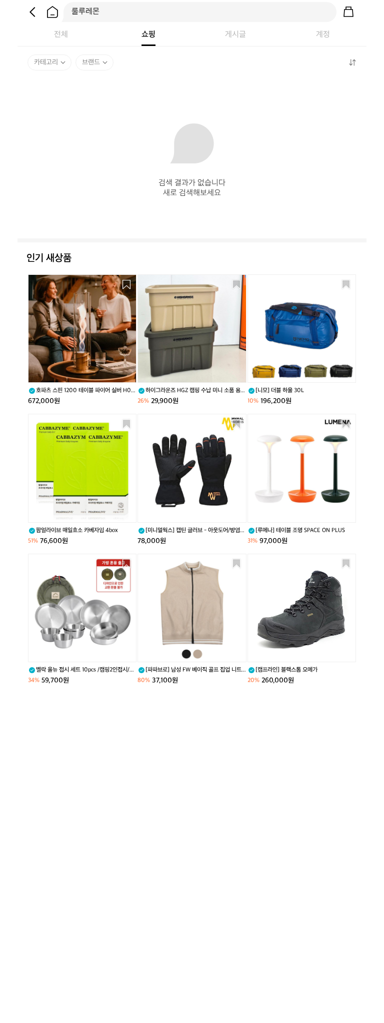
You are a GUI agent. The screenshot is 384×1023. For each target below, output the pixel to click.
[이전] (32, 12)
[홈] (52, 12)
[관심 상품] (126, 284)
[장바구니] (348, 12)
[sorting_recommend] (352, 62)
